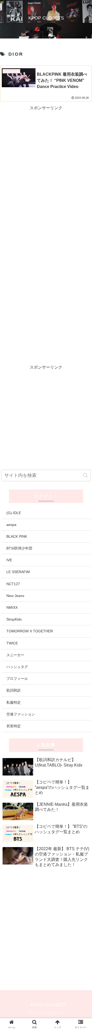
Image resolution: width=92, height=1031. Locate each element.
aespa (11, 525)
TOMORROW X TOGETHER (29, 631)
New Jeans (15, 596)
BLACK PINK (16, 536)
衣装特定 (13, 726)
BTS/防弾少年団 (19, 548)
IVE (9, 560)
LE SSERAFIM (18, 572)
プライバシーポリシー (46, 1013)
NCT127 (13, 584)
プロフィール (17, 678)
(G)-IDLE (13, 513)
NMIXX (12, 607)
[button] (85, 475)
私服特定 (13, 702)
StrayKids (14, 619)
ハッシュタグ (17, 667)
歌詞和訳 (13, 690)
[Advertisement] (46, 158)
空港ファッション (20, 714)
